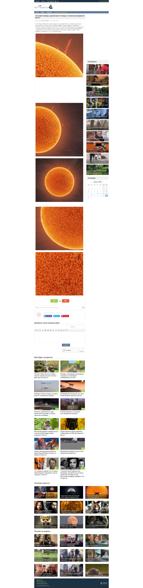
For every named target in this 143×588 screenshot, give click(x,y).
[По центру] (48, 330)
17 (88, 193)
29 (103, 195)
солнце (53, 307)
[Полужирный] (36, 330)
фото (57, 307)
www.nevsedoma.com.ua (41, 583)
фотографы (48, 307)
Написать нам (39, 580)
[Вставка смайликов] (53, 330)
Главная (37, 1)
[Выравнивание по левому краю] (45, 330)
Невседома (46, 8)
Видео (42, 12)
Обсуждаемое (50, 1)
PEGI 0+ (47, 20)
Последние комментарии (60, 12)
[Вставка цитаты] (61, 330)
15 (103, 191)
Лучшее (43, 1)
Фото (37, 12)
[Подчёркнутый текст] (40, 330)
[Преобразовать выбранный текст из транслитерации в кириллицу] (64, 330)
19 (94, 193)
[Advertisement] (60, 89)
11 (91, 191)
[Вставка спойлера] (66, 330)
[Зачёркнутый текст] (42, 330)
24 (88, 195)
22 (103, 193)
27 (97, 195)
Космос (43, 20)
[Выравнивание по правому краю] (50, 330)
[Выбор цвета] (56, 330)
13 (97, 191)
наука (43, 307)
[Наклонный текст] (38, 330)
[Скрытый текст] (59, 330)
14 (100, 191)
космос (40, 307)
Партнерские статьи (41, 581)
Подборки (49, 12)
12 (94, 191)
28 (100, 195)
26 (94, 195)
